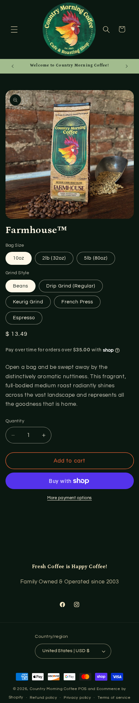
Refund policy (43, 698)
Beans (20, 285)
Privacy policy (77, 698)
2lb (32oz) (54, 258)
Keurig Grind (28, 301)
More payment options (69, 498)
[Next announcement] (127, 66)
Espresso (24, 317)
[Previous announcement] (12, 66)
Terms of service (114, 698)
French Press (77, 301)
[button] (14, 29)
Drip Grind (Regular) (70, 285)
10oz (18, 258)
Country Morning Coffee (53, 689)
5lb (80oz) (96, 258)
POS (82, 689)
